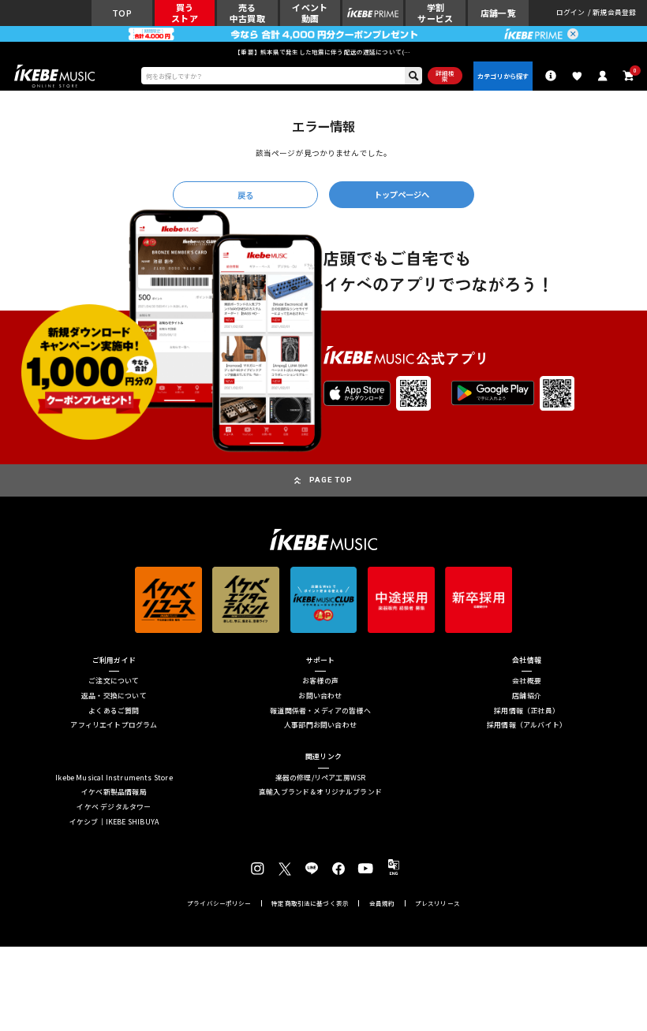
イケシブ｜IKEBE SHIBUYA (114, 822)
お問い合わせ (320, 696)
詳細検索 (445, 76)
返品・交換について (114, 696)
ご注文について (113, 681)
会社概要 (526, 681)
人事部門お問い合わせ (320, 725)
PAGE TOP (331, 479)
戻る (245, 195)
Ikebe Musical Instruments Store (114, 778)
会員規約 (382, 903)
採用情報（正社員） (526, 711)
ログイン (570, 13)
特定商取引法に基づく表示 (310, 903)
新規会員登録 (614, 13)
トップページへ (402, 194)
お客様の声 (320, 681)
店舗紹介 (526, 696)
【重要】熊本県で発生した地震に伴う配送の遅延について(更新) (323, 51)
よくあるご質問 (113, 711)
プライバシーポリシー (219, 903)
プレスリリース (437, 903)
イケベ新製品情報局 (114, 792)
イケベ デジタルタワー (114, 807)
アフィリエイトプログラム (113, 725)
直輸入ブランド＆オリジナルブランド (320, 792)
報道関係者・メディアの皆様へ (320, 711)
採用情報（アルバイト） (527, 725)
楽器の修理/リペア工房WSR (320, 778)
